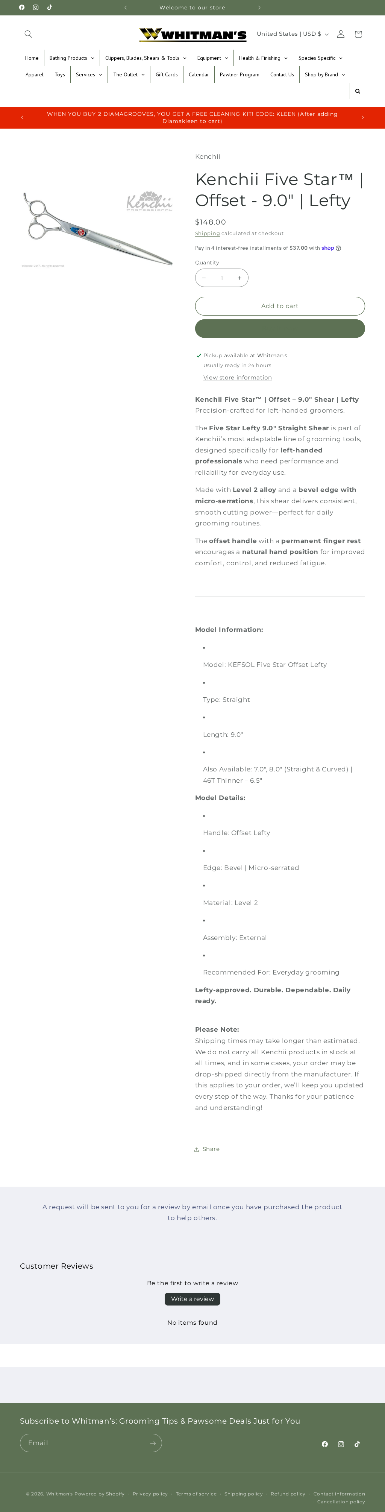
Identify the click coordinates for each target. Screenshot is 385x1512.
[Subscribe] (152, 1443)
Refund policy (288, 1494)
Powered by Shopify (99, 1494)
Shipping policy (243, 1494)
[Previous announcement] (125, 7)
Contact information (339, 1494)
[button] (28, 34)
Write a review (192, 1299)
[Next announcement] (259, 7)
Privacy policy (150, 1494)
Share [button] (211, 1149)
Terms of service (196, 1494)
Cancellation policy (341, 1501)
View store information (237, 377)
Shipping (207, 233)
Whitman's (59, 1494)
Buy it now (280, 328)
